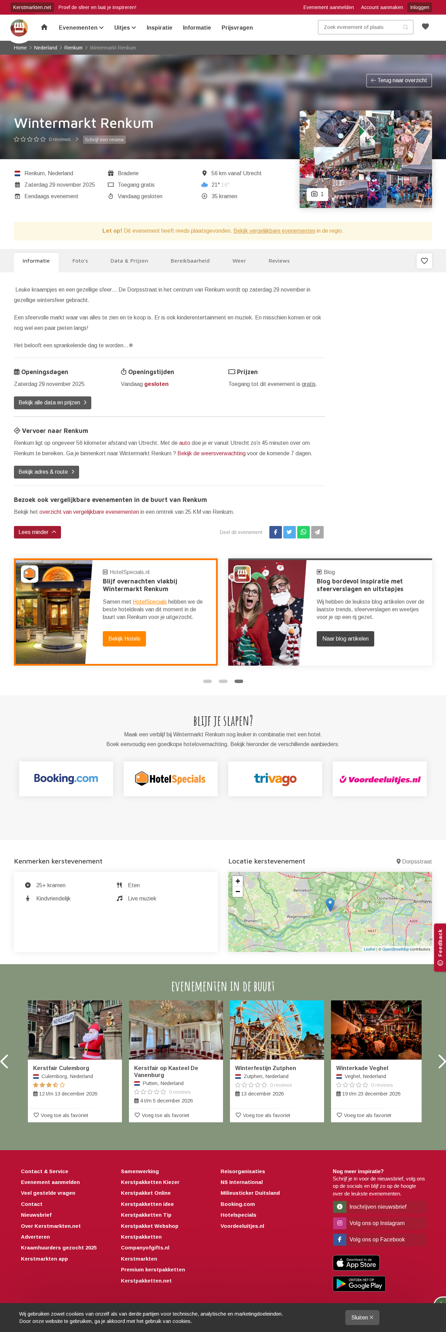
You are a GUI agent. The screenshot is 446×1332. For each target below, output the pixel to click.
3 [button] (238, 681)
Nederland (60, 173)
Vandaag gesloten (140, 196)
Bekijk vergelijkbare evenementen (274, 231)
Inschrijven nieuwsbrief (377, 1207)
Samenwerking (140, 1171)
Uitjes (122, 28)
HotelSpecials (150, 602)
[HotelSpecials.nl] (171, 778)
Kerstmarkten (139, 1259)
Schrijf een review (104, 139)
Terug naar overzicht (401, 80)
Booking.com (238, 1204)
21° (221, 185)
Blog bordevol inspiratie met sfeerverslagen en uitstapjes (360, 585)
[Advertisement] (384, 389)
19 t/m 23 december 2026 (368, 1081)
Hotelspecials (238, 1215)
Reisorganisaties (243, 1171)
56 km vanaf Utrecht (237, 173)
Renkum (34, 173)
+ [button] (238, 881)
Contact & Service (44, 1171)
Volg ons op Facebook (376, 1239)
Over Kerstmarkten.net (51, 1226)
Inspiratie (159, 28)
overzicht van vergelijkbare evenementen (89, 512)
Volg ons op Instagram (376, 1223)
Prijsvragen (237, 28)
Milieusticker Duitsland (250, 1193)
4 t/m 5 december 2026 (166, 1084)
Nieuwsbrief (36, 1215)
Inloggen (419, 7)
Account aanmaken (382, 7)
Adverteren (35, 1237)
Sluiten (360, 1318)
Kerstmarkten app (44, 1259)
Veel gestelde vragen (48, 1193)
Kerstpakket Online (146, 1193)
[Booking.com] (66, 778)
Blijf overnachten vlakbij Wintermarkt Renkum (140, 585)
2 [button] (223, 681)
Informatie (197, 28)
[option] (116, 612)
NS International (242, 1182)
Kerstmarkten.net (32, 7)
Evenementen (79, 28)
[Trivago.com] (275, 778)
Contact (32, 1204)
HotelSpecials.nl (129, 572)
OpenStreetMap (395, 949)
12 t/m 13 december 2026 (65, 1081)
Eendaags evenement (51, 196)
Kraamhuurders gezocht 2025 (59, 1247)
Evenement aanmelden (328, 7)
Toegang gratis (136, 185)
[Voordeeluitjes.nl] (380, 778)
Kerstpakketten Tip (146, 1215)
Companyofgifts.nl (145, 1247)
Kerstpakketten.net (146, 1281)
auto (184, 443)
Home (19, 28)
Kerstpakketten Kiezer (150, 1182)
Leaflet (369, 949)
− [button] (238, 891)
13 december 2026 (265, 1081)
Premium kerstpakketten (153, 1269)
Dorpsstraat (417, 862)
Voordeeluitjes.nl (242, 1226)
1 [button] (207, 681)
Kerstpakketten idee (147, 1204)
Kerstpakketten (141, 1237)
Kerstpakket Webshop (149, 1226)
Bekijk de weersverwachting (211, 453)
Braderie (128, 173)
